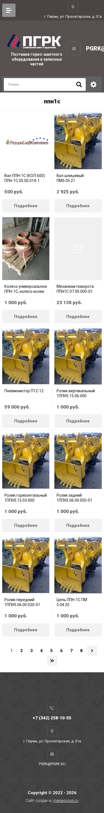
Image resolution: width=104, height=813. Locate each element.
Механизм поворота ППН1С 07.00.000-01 (75, 289)
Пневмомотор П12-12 (24, 391)
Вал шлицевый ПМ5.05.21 (70, 178)
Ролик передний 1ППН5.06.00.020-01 (22, 602)
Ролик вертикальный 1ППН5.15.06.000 (76, 393)
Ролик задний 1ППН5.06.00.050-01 (74, 497)
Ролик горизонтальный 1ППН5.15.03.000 (25, 497)
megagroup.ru (65, 800)
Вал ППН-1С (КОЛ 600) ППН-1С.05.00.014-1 (24, 178)
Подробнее (25, 205)
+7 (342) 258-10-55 (52, 717)
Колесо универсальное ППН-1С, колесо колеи (25, 289)
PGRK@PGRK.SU (52, 764)
